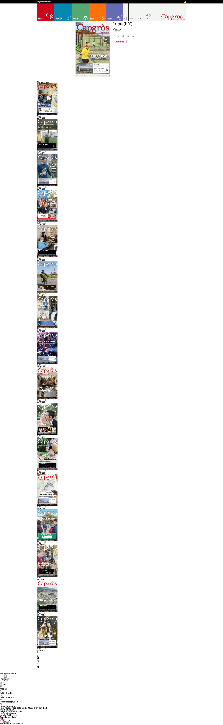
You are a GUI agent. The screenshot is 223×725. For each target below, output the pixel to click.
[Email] (132, 36)
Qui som (3, 684)
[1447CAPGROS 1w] (111, 241)
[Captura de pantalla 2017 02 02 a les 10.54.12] (111, 490)
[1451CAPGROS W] (111, 99)
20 (38, 656)
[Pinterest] (128, 36)
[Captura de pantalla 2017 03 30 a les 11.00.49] (111, 206)
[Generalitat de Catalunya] (111, 678)
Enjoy (92, 18)
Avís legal (3, 688)
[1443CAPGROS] (111, 383)
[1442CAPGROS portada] (111, 419)
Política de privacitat (7, 697)
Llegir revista (119, 41)
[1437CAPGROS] (111, 596)
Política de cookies (6, 693)
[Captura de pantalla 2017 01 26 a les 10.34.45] (111, 525)
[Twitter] (118, 36)
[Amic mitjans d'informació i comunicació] (111, 720)
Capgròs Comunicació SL (44, 2)
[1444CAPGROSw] (111, 348)
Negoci (109, 18)
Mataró (40, 18)
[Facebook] (114, 36)
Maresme (59, 18)
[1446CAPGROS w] (111, 277)
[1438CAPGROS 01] (111, 561)
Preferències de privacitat (9, 701)
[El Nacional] (185, 2)
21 (38, 657)
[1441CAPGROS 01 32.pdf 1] (111, 454)
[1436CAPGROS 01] (111, 632)
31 (38, 667)
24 (38, 663)
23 (38, 661)
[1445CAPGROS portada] (111, 312)
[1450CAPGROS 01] (111, 135)
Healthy (75, 18)
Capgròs (168, 17)
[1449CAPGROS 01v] (111, 170)
